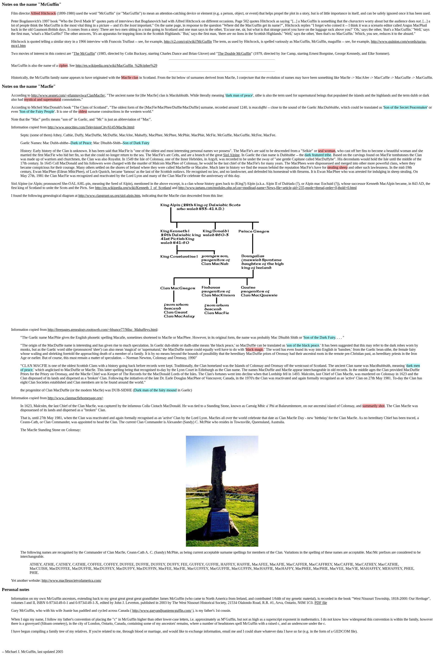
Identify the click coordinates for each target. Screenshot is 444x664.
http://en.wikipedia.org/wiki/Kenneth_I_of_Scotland (133, 188)
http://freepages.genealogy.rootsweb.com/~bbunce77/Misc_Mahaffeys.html (102, 330)
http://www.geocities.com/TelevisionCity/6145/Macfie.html (91, 127)
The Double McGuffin (234, 53)
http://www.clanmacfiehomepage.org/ (75, 398)
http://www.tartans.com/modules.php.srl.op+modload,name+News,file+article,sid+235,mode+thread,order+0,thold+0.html (267, 188)
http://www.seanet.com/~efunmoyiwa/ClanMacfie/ (68, 95)
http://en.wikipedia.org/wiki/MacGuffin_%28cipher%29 (116, 65)
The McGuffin (84, 53)
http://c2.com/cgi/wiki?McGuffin (188, 41)
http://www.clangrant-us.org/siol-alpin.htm (109, 196)
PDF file (320, 603)
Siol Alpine (231, 155)
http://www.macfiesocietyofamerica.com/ (71, 580)
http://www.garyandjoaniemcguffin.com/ (161, 610)
